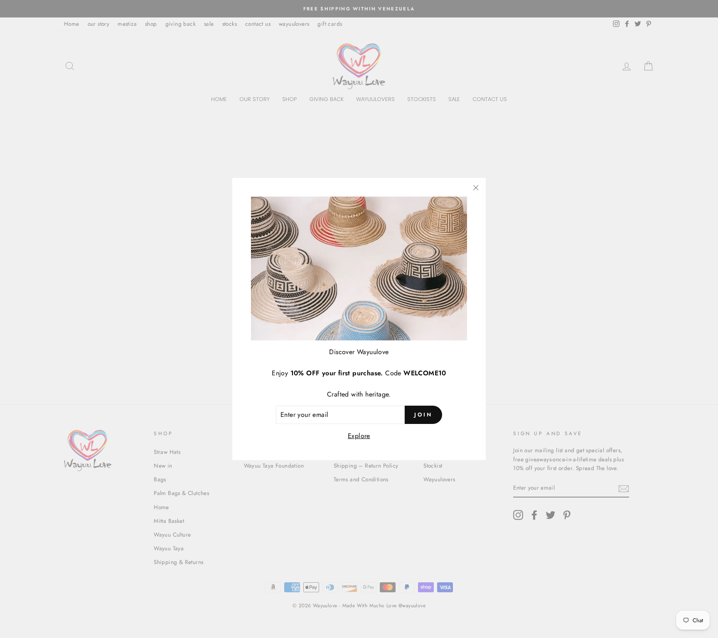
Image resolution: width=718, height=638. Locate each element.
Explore (359, 436)
